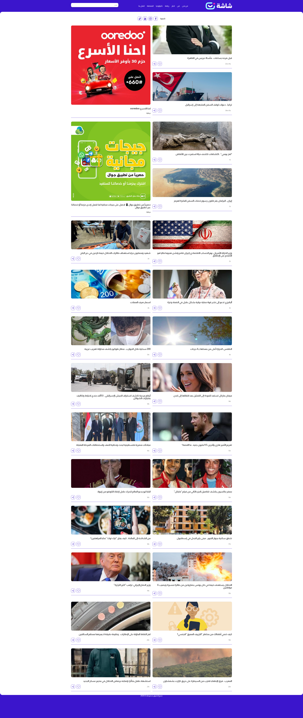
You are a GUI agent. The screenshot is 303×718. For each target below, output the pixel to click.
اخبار (173, 6)
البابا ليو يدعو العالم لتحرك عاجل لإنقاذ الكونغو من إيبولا (124, 491)
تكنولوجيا (159, 6)
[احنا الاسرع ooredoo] (111, 65)
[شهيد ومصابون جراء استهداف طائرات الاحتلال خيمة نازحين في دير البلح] (111, 234)
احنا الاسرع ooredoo (140, 108)
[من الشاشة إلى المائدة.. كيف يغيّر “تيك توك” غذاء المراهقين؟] (111, 520)
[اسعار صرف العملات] (111, 284)
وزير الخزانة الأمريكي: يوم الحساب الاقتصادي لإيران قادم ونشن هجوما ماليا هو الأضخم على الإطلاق (194, 254)
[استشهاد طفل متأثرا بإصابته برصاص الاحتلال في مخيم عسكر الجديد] (111, 662)
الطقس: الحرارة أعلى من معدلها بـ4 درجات (211, 349)
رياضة (167, 6)
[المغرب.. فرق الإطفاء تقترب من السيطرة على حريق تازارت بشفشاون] (192, 662)
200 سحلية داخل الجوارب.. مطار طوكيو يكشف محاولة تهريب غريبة (117, 349)
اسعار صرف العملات (140, 302)
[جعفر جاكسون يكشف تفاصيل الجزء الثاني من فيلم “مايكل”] (192, 473)
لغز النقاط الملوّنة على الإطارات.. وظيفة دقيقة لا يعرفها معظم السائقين (115, 634)
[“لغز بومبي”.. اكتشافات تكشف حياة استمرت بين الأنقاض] (192, 135)
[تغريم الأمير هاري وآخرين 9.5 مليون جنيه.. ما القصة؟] (192, 426)
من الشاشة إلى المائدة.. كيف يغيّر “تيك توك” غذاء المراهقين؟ (120, 538)
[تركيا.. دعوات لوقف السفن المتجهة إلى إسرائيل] (192, 86)
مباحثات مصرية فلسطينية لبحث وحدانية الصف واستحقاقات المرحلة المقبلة (113, 445)
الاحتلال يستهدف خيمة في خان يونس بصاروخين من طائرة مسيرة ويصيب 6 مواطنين (194, 586)
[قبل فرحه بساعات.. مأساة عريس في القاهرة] (192, 39)
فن (178, 6)
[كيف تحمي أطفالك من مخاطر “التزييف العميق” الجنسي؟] (192, 616)
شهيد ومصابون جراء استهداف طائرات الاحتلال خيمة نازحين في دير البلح (115, 253)
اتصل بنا (141, 6)
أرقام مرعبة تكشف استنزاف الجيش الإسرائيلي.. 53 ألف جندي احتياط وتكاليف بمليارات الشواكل (113, 397)
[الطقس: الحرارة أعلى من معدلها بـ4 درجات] (192, 330)
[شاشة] (219, 5)
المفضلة (150, 6)
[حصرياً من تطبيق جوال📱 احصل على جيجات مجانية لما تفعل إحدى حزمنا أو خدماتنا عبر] (111, 161)
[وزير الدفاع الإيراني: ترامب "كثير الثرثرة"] (111, 566)
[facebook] (156, 19)
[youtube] (145, 19)
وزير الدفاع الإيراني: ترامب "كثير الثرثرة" (132, 585)
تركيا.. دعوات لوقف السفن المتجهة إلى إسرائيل (208, 104)
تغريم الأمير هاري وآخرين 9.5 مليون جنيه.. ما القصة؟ (207, 445)
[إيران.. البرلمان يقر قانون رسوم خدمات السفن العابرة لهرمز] (192, 182)
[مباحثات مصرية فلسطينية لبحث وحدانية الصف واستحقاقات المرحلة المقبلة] (111, 426)
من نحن (185, 6)
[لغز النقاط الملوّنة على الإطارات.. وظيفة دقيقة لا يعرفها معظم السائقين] (111, 616)
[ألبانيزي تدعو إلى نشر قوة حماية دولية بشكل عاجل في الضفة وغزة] (192, 284)
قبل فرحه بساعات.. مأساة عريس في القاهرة (209, 58)
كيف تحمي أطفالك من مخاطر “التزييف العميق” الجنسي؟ (204, 634)
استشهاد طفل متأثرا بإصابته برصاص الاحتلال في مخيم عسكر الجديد (117, 681)
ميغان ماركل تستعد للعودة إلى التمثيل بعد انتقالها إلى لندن (202, 395)
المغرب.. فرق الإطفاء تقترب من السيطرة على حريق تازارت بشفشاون (197, 681)
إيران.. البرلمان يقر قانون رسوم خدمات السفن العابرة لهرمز (203, 200)
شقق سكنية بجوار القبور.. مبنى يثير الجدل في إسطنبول (204, 538)
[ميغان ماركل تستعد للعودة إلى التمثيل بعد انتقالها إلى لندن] (192, 377)
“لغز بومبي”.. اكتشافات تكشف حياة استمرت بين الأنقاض (204, 154)
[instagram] (150, 19)
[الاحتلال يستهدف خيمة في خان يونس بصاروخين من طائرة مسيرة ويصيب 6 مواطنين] (192, 566)
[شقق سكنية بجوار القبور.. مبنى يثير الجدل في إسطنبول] (192, 520)
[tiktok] (140, 19)
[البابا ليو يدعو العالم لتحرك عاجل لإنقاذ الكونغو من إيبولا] (111, 473)
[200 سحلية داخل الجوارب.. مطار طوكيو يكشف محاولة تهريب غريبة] (111, 330)
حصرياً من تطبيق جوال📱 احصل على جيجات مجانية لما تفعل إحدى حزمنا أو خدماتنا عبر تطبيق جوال (111, 206)
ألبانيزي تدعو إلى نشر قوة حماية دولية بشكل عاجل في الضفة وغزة (199, 302)
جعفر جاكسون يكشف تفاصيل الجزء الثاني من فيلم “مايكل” (203, 491)
